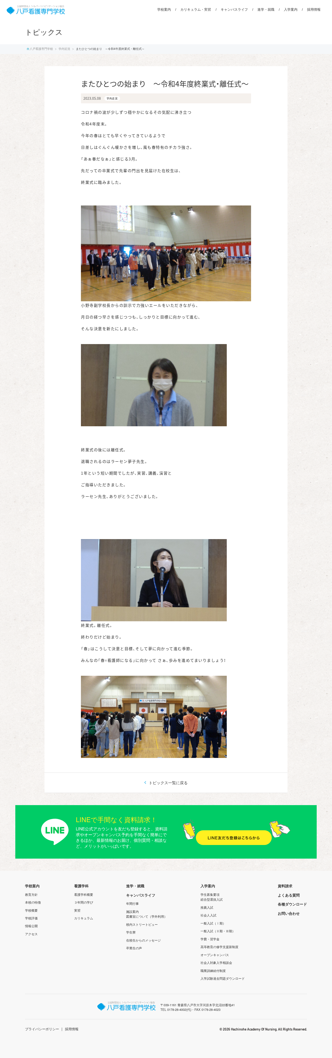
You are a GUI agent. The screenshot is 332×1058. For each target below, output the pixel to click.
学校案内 (164, 9)
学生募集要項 (210, 894)
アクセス (31, 934)
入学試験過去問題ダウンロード (223, 978)
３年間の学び (83, 902)
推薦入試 (207, 907)
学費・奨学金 (210, 939)
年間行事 (132, 903)
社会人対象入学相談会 (216, 962)
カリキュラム (83, 918)
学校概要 (31, 910)
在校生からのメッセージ (143, 940)
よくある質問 (289, 895)
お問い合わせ (289, 913)
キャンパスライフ (234, 9)
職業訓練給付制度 (213, 970)
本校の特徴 (33, 902)
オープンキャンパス (215, 954)
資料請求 (285, 886)
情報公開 (31, 926)
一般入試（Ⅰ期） (213, 923)
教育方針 (31, 894)
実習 (77, 910)
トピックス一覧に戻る (168, 782)
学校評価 (31, 918)
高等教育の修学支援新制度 (219, 946)
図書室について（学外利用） (146, 916)
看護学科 (81, 886)
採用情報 (314, 9)
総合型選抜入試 (212, 899)
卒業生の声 (134, 948)
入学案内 (290, 9)
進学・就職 (265, 9)
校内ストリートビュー (142, 924)
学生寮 (131, 932)
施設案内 (132, 911)
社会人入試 (208, 915)
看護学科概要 (83, 894)
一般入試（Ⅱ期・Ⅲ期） (218, 931)
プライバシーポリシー (42, 1028)
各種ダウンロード (292, 904)
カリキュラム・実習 (195, 9)
